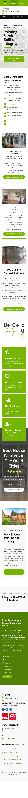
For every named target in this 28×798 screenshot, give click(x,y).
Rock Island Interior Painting (9, 752)
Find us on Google (10, 738)
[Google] (10, 709)
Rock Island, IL (9, 657)
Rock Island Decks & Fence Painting (11, 759)
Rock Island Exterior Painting (10, 756)
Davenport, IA (9, 660)
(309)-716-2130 (9, 729)
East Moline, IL (9, 669)
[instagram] (6, 709)
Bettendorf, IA (9, 663)
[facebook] (3, 709)
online (18, 650)
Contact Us (5, 767)
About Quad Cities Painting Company (12, 763)
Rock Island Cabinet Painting (9, 749)
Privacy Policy (18, 774)
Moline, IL (8, 666)
